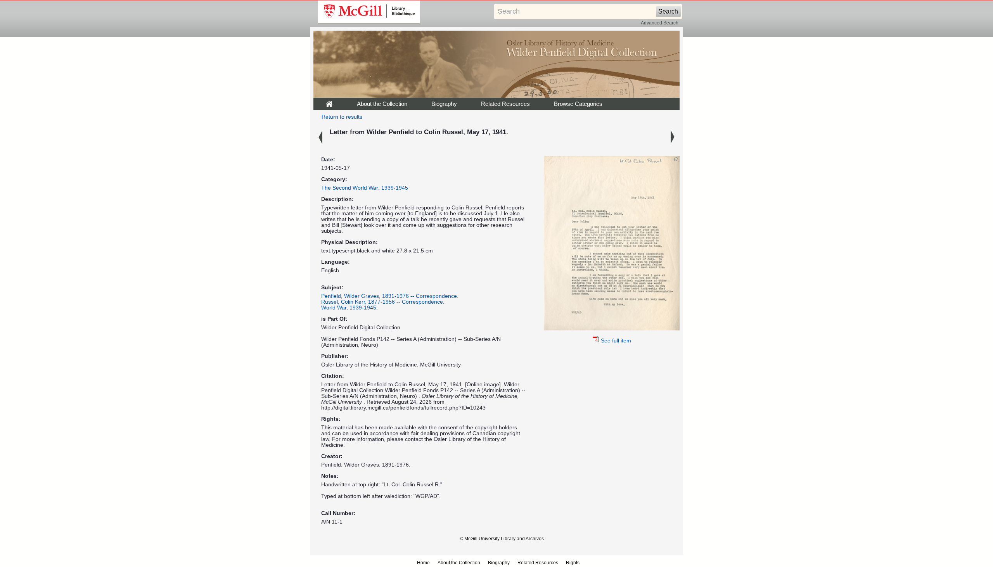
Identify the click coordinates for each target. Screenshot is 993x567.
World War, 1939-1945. (349, 308)
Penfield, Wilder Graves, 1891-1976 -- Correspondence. (389, 296)
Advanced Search (659, 23)
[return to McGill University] (369, 12)
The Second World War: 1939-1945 (364, 188)
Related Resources (505, 103)
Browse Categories (578, 103)
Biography (444, 103)
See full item (616, 341)
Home (423, 562)
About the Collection (382, 103)
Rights (573, 562)
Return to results (342, 117)
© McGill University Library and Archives (502, 538)
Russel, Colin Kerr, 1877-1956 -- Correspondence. (383, 302)
